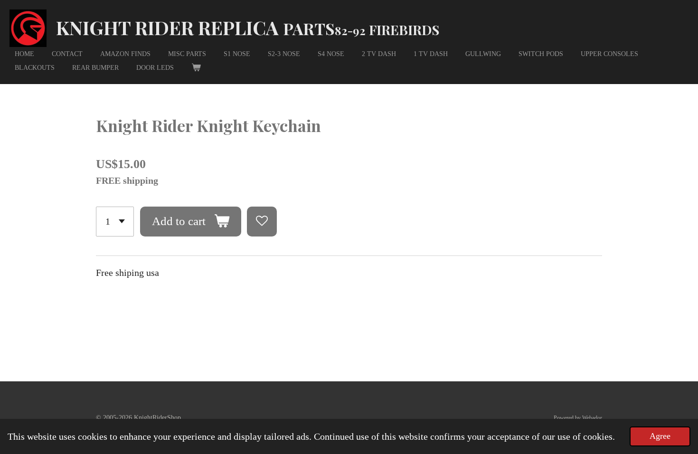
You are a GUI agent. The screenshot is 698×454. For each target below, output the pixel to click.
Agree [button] (660, 436)
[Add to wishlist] (262, 221)
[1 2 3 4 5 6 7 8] (115, 221)
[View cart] (196, 68)
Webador (592, 418)
